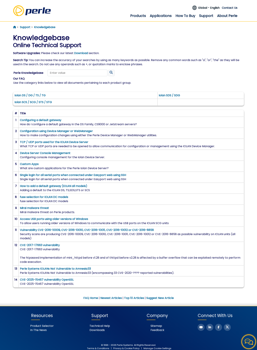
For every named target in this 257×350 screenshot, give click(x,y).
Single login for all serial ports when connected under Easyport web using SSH (73, 175)
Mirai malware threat (34, 208)
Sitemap (156, 326)
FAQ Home (90, 298)
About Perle (227, 15)
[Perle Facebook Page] (218, 327)
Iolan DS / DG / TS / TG (30, 95)
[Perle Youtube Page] (201, 327)
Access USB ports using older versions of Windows (54, 219)
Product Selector (42, 326)
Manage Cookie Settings (157, 348)
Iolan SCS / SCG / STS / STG (33, 102)
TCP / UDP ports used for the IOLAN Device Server (54, 142)
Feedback (157, 330)
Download (81, 53)
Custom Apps (29, 164)
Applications (161, 15)
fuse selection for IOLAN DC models (44, 197)
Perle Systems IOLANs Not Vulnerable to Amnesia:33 (55, 269)
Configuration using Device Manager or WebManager (56, 131)
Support (206, 15)
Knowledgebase (44, 27)
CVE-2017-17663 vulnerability (40, 245)
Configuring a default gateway (40, 120)
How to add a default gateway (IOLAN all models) (53, 186)
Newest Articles (111, 298)
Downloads (97, 330)
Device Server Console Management (45, 153)
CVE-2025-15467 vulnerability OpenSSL (47, 280)
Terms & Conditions (98, 348)
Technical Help (100, 326)
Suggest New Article (160, 298)
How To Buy (185, 15)
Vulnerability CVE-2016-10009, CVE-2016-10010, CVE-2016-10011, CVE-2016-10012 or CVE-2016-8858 (87, 230)
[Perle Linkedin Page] (209, 327)
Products (138, 15)
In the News (38, 330)
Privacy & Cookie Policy (126, 348)
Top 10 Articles (134, 298)
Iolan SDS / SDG (169, 95)
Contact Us (229, 8)
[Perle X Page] (227, 327)
